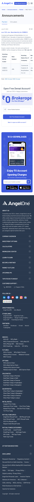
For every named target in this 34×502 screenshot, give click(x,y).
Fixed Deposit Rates (17, 319)
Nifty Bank (14, 339)
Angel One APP (7, 315)
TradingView (6, 327)
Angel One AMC (7, 310)
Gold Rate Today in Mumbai (11, 376)
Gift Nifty (25, 346)
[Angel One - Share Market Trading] (7, 3)
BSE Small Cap (7, 346)
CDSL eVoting (6, 483)
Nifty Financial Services (10, 341)
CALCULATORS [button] (7, 246)
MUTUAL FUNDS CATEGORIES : (12, 427)
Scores (26, 462)
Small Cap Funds (8, 432)
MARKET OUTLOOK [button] (8, 268)
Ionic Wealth (17, 310)
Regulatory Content (23, 459)
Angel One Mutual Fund (10, 417)
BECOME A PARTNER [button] (8, 262)
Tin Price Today (8, 411)
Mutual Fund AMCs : (9, 414)
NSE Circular (16, 79)
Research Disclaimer (8, 459)
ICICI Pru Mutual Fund (9, 421)
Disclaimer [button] (6, 454)
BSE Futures (7, 357)
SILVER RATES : (7, 389)
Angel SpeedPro (8, 317)
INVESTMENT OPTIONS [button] (9, 241)
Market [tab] (4, 22)
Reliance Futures (24, 354)
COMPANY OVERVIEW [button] (9, 236)
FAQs (4, 470)
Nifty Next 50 (24, 341)
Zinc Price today (24, 406)
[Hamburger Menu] (32, 3)
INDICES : (5, 337)
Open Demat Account (20, 3)
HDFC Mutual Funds (23, 419)
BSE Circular (8, 79)
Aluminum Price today (10, 406)
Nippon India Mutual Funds (11, 423)
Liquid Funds (17, 430)
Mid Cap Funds (16, 434)
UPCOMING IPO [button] (7, 273)
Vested (27, 325)
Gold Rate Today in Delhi (10, 378)
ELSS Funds (7, 430)
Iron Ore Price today (23, 408)
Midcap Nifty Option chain (11, 367)
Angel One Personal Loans (10, 476)
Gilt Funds (6, 434)
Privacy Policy (20, 470)
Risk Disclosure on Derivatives (11, 486)
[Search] (29, 3)
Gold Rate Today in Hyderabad (12, 382)
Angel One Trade (18, 315)
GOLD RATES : (6, 373)
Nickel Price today (9, 408)
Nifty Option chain (9, 363)
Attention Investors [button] (10, 446)
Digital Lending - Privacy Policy (11, 473)
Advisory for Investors (9, 479)
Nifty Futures (7, 352)
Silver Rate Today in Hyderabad (12, 391)
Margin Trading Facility (21, 317)
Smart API (6, 319)
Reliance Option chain (10, 369)
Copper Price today (9, 404)
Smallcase (14, 325)
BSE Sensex (20, 344)
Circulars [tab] (13, 22)
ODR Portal (26, 483)
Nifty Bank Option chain (10, 365)
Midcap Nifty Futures (10, 354)
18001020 (8, 287)
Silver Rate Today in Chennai (12, 395)
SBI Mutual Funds (24, 417)
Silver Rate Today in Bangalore (12, 393)
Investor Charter (25, 476)
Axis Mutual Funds (9, 419)
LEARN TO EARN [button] (7, 257)
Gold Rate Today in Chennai (11, 380)
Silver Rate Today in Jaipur (11, 398)
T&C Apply (11, 470)
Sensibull (5, 325)
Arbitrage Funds (21, 432)
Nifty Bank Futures (20, 352)
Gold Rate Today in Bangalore (12, 385)
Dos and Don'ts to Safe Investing (12, 462)
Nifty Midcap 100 (8, 344)
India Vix (17, 346)
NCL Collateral (22, 479)
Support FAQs (20, 287)
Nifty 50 (5, 339)
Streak (21, 325)
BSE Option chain (24, 369)
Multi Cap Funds (8, 436)
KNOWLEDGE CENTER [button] (9, 251)
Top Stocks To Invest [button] (10, 279)
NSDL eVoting (17, 483)
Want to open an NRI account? (17, 122)
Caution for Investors (8, 489)
